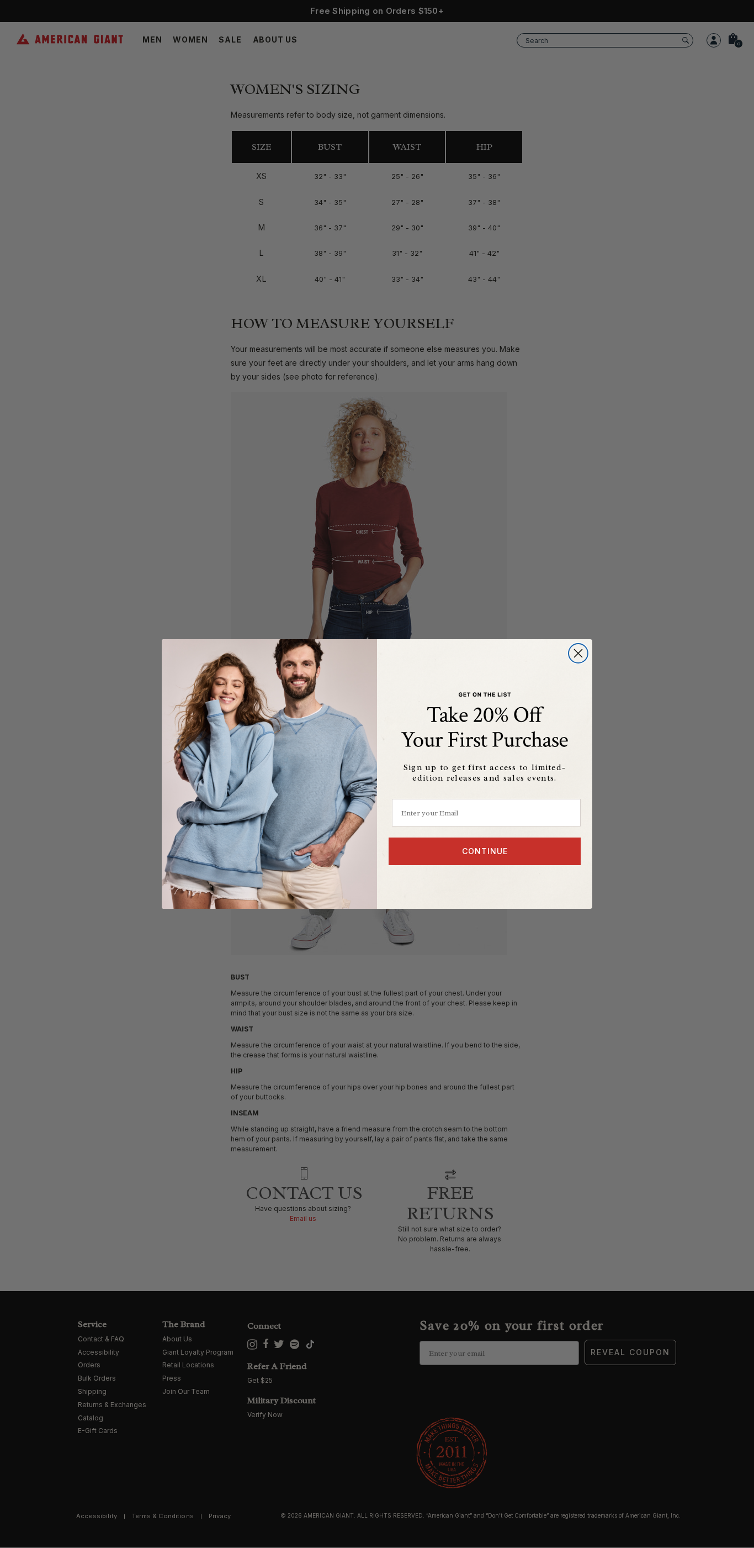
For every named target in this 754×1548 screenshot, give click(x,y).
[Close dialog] (578, 653)
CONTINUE (485, 851)
